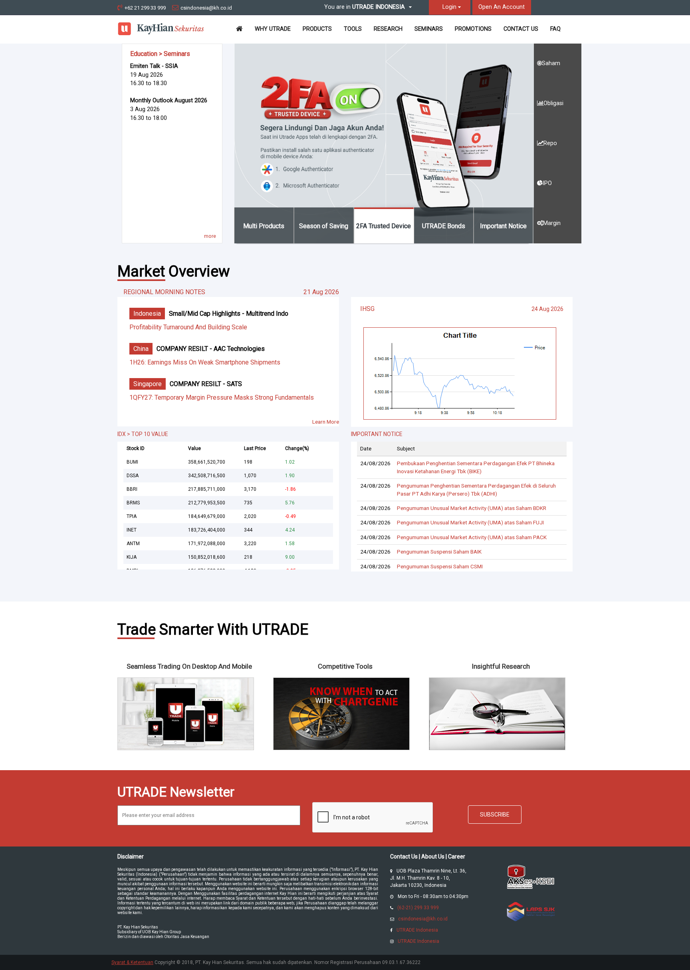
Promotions (473, 29)
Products (317, 29)
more (210, 236)
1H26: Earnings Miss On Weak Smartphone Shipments (204, 362)
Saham (551, 63)
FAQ (555, 29)
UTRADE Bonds (443, 226)
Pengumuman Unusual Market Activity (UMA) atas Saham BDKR (471, 508)
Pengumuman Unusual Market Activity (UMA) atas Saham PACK (472, 537)
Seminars (428, 29)
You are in (364, 7)
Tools (353, 29)
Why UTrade (273, 29)
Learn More (325, 421)
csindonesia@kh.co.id (206, 8)
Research (388, 29)
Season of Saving (323, 226)
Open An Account (501, 7)
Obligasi (553, 103)
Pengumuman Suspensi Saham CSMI (440, 566)
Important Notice (503, 226)
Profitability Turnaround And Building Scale (188, 327)
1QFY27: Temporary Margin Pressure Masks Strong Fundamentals (221, 397)
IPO (547, 183)
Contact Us (521, 29)
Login (449, 7)
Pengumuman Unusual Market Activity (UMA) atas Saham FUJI (470, 522)
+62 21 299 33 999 (145, 8)
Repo (550, 143)
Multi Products (263, 226)
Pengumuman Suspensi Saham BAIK (439, 551)
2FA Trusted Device (383, 226)
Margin (552, 223)
